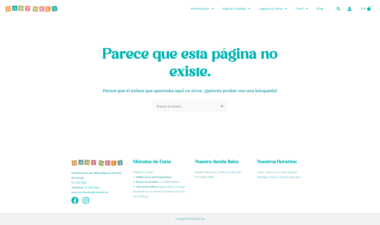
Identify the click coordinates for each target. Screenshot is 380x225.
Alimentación (200, 8)
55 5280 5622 (92, 187)
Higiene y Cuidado (234, 8)
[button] (338, 9)
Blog (320, 8)
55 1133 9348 (78, 182)
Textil (300, 8)
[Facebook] (75, 200)
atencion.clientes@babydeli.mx (89, 192)
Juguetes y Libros (271, 8)
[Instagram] (85, 200)
